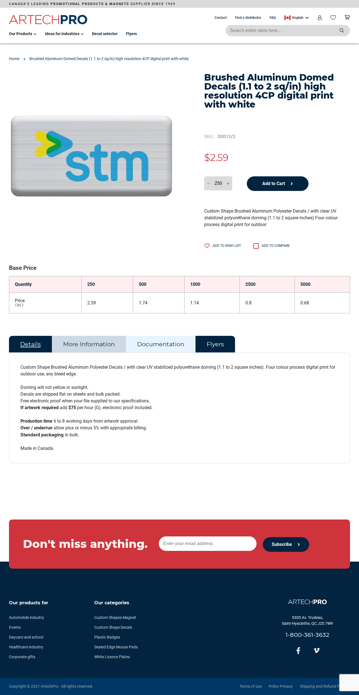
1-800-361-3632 (307, 634)
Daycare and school (26, 637)
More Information (89, 344)
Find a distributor (248, 18)
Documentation (160, 344)
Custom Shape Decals (113, 627)
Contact (221, 18)
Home (14, 58)
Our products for (28, 602)
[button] (296, 17)
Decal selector (105, 33)
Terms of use (251, 686)
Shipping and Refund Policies (325, 686)
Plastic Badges (107, 637)
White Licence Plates (112, 657)
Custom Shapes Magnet (115, 617)
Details (30, 344)
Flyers (131, 33)
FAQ (273, 18)
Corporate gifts (22, 657)
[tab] (30, 344)
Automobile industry (26, 617)
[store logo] (48, 23)
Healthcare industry (26, 647)
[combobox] (287, 30)
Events (15, 627)
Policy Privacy (281, 686)
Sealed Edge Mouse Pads (116, 647)
